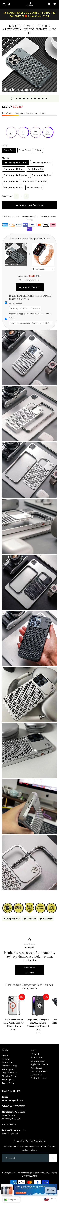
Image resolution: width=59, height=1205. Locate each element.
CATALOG (35, 1054)
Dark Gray (9, 150)
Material (5, 158)
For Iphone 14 (11, 181)
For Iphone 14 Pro (41, 175)
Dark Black (25, 150)
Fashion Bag (36, 1074)
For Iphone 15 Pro (41, 162)
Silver (38, 150)
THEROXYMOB (30, 1176)
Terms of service (9, 1065)
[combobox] (43, 269)
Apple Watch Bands (39, 1064)
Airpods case (36, 1067)
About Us (6, 1059)
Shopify (45, 1172)
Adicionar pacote (29, 287)
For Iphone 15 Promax (15, 162)
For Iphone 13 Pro (13, 187)
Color (4, 145)
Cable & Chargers (38, 1078)
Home (33, 1050)
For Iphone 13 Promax (34, 181)
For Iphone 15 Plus (14, 169)
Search (5, 1055)
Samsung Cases (38, 1061)
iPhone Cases (37, 1057)
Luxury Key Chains (39, 1071)
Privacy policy (8, 1069)
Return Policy (8, 1083)
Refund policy (8, 1079)
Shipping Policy (9, 1076)
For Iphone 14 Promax (15, 175)
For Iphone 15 (35, 169)
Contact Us (7, 1062)
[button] (11, 1199)
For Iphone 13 (34, 187)
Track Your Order (9, 1072)
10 (46, 98)
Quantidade (7, 196)
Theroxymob (24, 1172)
